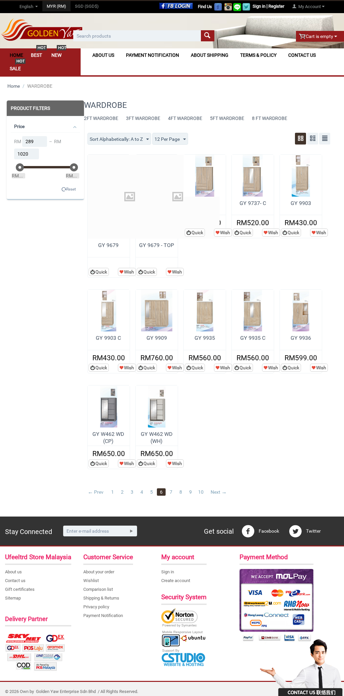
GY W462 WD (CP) (108, 437)
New (56, 55)
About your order (98, 571)
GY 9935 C (252, 338)
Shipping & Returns (101, 598)
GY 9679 (108, 245)
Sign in (259, 6)
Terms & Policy (258, 55)
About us (13, 571)
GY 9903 (301, 203)
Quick (101, 272)
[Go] (131, 531)
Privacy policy (96, 606)
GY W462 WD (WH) (157, 437)
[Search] (207, 35)
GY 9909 (156, 338)
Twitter (313, 531)
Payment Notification (152, 55)
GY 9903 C (108, 338)
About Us (103, 55)
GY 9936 (301, 338)
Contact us (15, 580)
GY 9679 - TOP (156, 245)
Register (276, 6)
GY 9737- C (253, 203)
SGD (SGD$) (87, 6)
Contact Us (302, 55)
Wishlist (91, 580)
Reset (71, 189)
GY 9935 (205, 338)
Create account (175, 580)
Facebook (268, 531)
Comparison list (98, 589)
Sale (15, 68)
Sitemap (13, 598)
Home (16, 55)
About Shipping (209, 55)
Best (36, 55)
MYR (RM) (56, 6)
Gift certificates (20, 589)
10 (201, 492)
